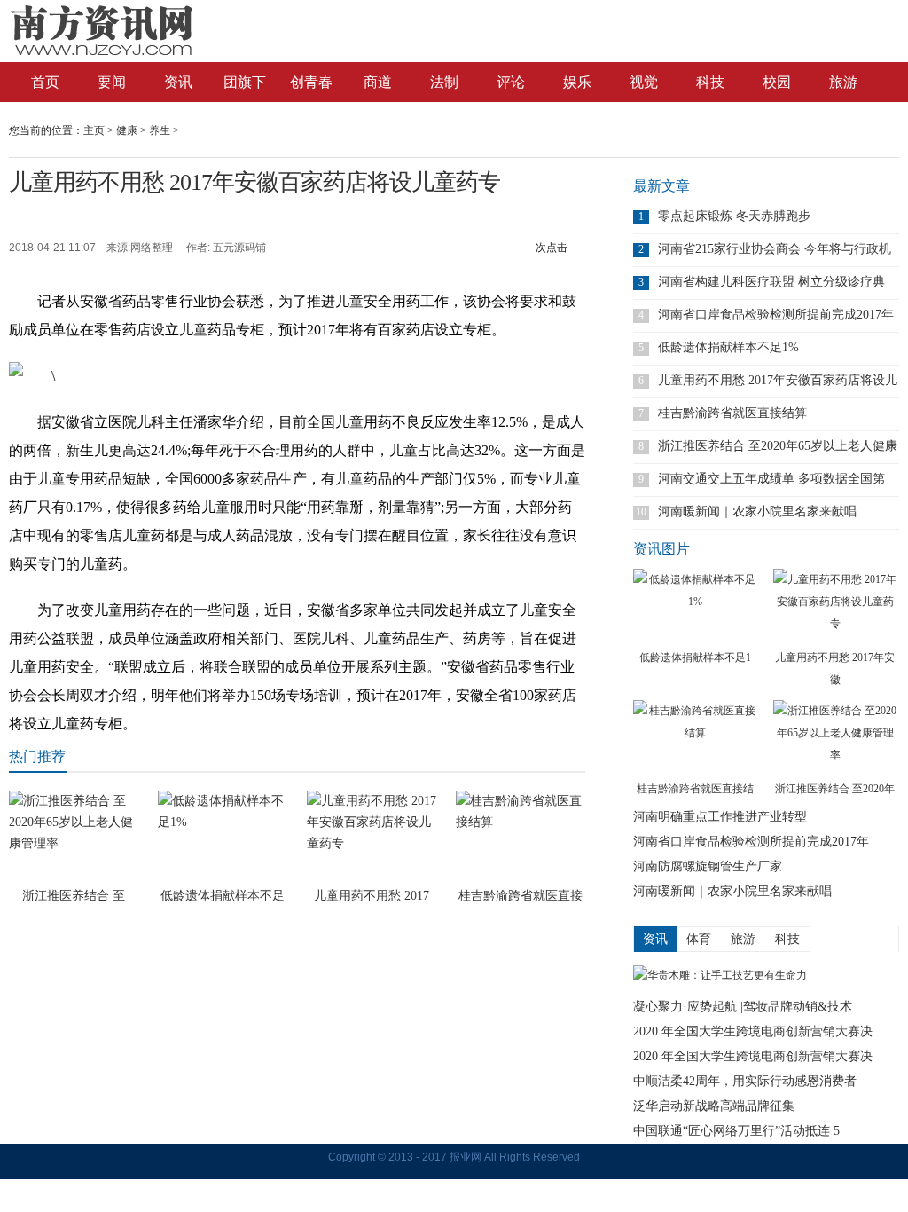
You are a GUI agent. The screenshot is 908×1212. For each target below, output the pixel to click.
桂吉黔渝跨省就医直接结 (695, 789)
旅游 (843, 82)
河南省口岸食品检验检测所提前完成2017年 (776, 314)
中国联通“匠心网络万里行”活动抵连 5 (736, 1130)
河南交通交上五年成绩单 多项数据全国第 (771, 478)
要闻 (112, 82)
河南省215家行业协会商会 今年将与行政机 (774, 249)
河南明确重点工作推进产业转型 (720, 816)
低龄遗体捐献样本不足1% (728, 347)
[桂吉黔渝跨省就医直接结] (695, 739)
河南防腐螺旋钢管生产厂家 (707, 866)
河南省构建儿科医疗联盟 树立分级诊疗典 (771, 281)
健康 (126, 130)
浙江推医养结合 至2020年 (835, 789)
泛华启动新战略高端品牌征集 (713, 1106)
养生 (159, 130)
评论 (511, 82)
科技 (710, 82)
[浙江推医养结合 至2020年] (835, 739)
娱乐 (577, 82)
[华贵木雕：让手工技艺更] (720, 975)
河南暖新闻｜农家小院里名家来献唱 (757, 511)
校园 (777, 82)
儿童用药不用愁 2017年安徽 (835, 668)
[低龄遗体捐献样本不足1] (695, 608)
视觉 (644, 82)
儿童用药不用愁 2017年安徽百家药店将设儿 (777, 380)
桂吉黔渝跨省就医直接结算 (732, 413)
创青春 (311, 82)
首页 (45, 82)
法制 (444, 82)
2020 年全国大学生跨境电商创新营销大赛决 (753, 1031)
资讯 (178, 82)
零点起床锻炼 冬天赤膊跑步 (734, 216)
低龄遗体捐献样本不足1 (695, 657)
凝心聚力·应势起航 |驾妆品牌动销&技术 (742, 1006)
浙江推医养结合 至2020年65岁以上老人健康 (777, 446)
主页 (94, 130)
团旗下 (244, 82)
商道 (378, 82)
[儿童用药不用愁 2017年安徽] (835, 608)
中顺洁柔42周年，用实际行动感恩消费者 (745, 1081)
